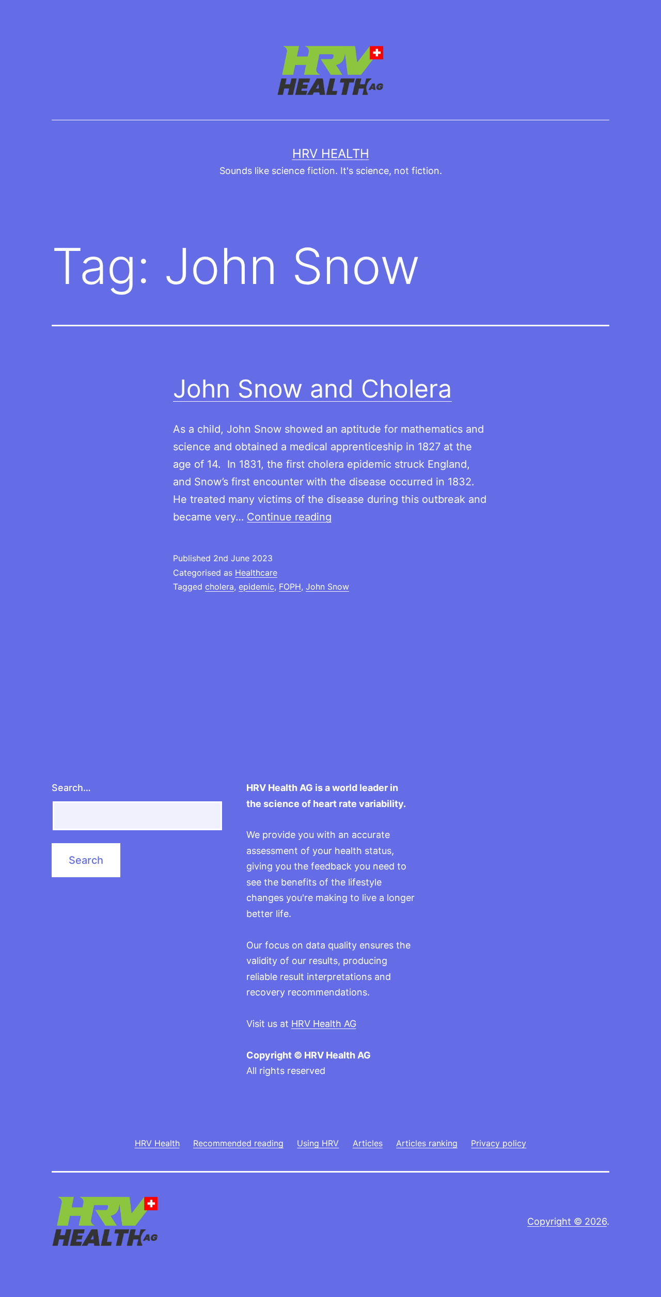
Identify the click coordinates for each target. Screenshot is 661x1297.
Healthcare (256, 572)
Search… (71, 787)
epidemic (256, 586)
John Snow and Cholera (312, 388)
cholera (219, 586)
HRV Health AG (323, 1023)
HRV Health (330, 153)
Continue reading (289, 517)
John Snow (327, 586)
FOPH (290, 586)
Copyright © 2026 (567, 1221)
